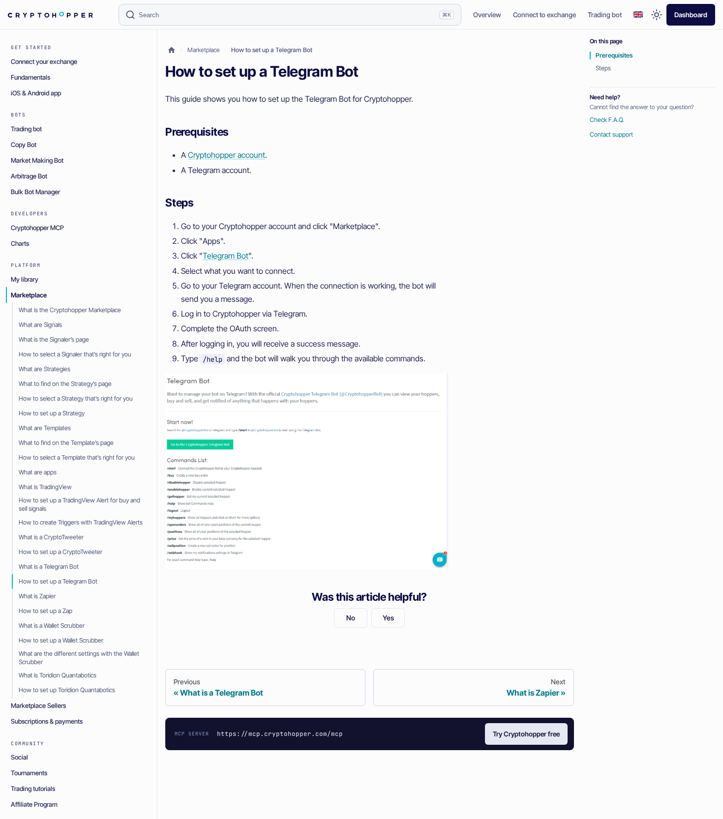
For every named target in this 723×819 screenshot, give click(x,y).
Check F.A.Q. (607, 119)
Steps (603, 68)
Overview (487, 15)
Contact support (611, 134)
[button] (638, 15)
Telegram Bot (225, 256)
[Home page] (171, 50)
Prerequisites (614, 55)
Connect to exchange (544, 15)
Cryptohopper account (226, 155)
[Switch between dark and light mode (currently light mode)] (656, 15)
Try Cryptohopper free (526, 734)
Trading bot (605, 15)
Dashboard (690, 15)
